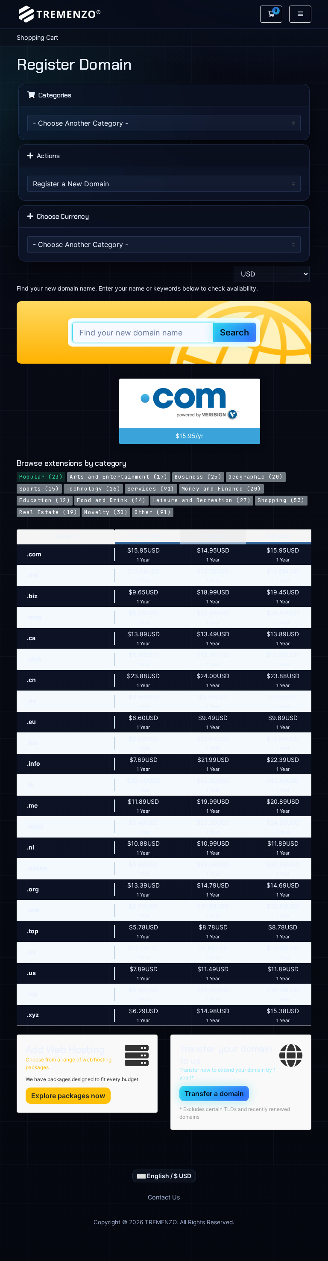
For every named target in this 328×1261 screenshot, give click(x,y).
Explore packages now (68, 1095)
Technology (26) (93, 488)
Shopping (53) (281, 500)
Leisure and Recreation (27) (202, 500)
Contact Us (164, 1197)
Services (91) (151, 488)
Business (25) (198, 476)
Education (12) (44, 500)
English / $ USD (168, 1175)
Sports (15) (39, 488)
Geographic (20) (255, 476)
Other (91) (153, 512)
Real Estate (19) (48, 512)
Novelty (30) (106, 512)
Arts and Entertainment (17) (119, 476)
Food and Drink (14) (111, 500)
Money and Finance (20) (221, 488)
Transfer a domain (214, 1093)
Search (234, 332)
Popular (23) (41, 476)
